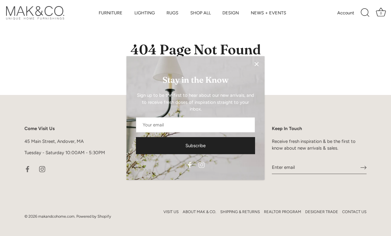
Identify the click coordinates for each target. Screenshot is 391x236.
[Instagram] (202, 164)
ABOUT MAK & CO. (199, 211)
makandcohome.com (56, 216)
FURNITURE (110, 13)
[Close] (256, 64)
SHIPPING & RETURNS (240, 211)
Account (345, 13)
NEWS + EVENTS (268, 13)
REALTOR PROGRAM (282, 211)
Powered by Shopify (93, 216)
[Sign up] (363, 167)
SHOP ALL (200, 13)
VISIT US (171, 211)
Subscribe (195, 145)
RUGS (172, 13)
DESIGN (230, 13)
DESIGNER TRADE (321, 211)
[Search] (365, 13)
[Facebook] (190, 164)
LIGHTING (144, 13)
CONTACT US (354, 211)
